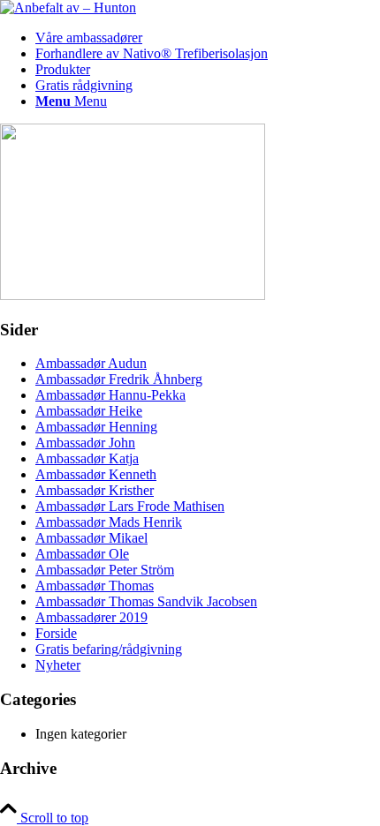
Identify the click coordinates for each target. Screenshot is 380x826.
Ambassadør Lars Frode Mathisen (129, 506)
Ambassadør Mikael (91, 537)
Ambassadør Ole (82, 553)
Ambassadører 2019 (91, 617)
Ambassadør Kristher (94, 490)
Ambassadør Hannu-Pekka (110, 394)
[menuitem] (207, 38)
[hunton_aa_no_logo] (68, 7)
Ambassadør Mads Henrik (108, 521)
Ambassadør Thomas (94, 585)
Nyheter (57, 664)
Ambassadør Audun (91, 363)
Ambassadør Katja (87, 458)
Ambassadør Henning (96, 426)
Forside (56, 633)
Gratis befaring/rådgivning (108, 649)
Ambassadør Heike (88, 410)
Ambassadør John (85, 442)
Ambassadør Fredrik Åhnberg (118, 379)
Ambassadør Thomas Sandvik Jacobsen (146, 601)
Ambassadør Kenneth (95, 474)
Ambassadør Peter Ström (104, 569)
